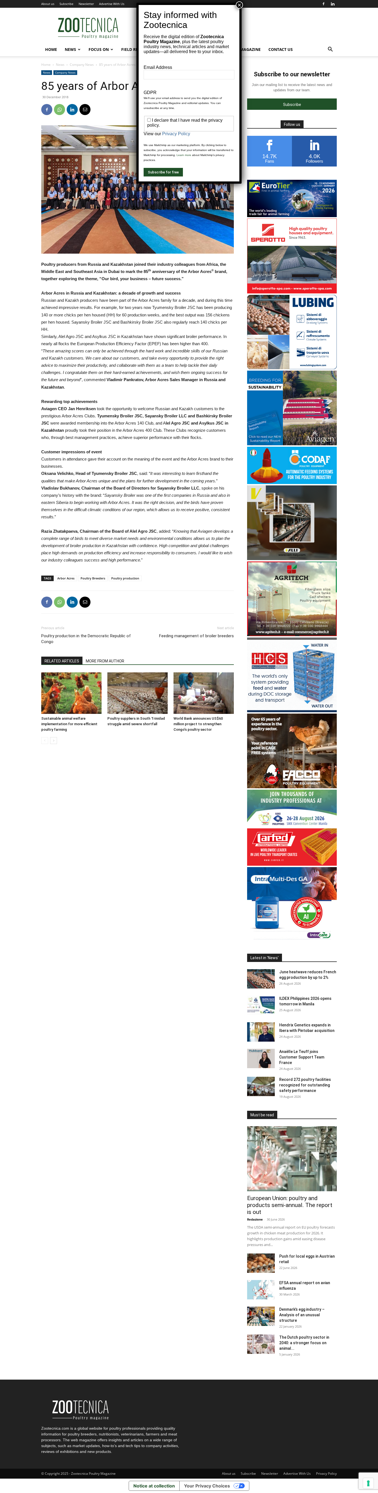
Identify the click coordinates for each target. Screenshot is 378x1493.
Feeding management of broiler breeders (196, 635)
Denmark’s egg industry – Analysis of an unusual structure (302, 1315)
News (70, 49)
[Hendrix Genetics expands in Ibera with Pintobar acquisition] (261, 1032)
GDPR (150, 92)
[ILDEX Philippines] (292, 825)
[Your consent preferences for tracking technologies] (368, 1483)
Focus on (99, 49)
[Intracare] (292, 940)
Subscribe (66, 4)
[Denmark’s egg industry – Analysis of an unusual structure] (261, 1316)
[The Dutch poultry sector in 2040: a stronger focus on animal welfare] (261, 1344)
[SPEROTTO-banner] (292, 292)
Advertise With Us (111, 4)
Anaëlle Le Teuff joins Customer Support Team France (301, 1057)
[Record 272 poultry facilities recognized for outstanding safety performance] (261, 1086)
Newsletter (86, 4)
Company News (82, 64)
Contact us (280, 49)
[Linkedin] (332, 4)
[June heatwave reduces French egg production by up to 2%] (261, 979)
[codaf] (292, 482)
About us (47, 4)
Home (51, 49)
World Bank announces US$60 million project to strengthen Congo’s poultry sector (198, 724)
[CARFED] (292, 864)
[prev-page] (44, 740)
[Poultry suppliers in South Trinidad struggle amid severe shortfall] (137, 693)
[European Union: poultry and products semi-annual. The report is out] (292, 1158)
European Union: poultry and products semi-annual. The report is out (289, 1205)
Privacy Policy (326, 1473)
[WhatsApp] (59, 109)
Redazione (255, 1219)
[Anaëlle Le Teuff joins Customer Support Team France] (261, 1058)
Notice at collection (154, 1486)
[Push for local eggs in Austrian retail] (261, 1263)
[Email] (84, 109)
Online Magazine (242, 49)
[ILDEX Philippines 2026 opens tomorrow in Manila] (261, 1005)
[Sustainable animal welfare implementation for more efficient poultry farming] (71, 693)
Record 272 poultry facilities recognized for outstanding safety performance (305, 1085)
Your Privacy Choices (207, 1486)
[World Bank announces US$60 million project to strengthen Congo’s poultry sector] (204, 693)
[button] (330, 50)
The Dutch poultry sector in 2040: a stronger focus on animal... (304, 1343)
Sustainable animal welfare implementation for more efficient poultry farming (69, 724)
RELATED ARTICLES (62, 661)
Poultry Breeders (93, 578)
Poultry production (125, 578)
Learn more (184, 155)
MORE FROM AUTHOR (105, 661)
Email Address (158, 67)
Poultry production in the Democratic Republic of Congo (86, 638)
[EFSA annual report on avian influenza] (261, 1289)
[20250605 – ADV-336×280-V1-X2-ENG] (292, 634)
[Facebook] (323, 4)
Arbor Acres (65, 578)
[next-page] (53, 740)
